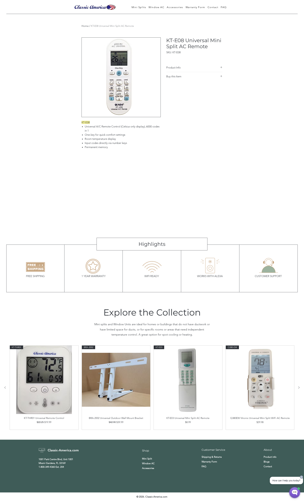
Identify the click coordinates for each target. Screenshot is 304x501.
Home (85, 25)
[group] (152, 387)
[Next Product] (299, 387)
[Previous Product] (5, 387)
